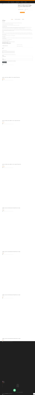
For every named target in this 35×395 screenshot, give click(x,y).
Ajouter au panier (22, 12)
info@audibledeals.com (3, 0)
